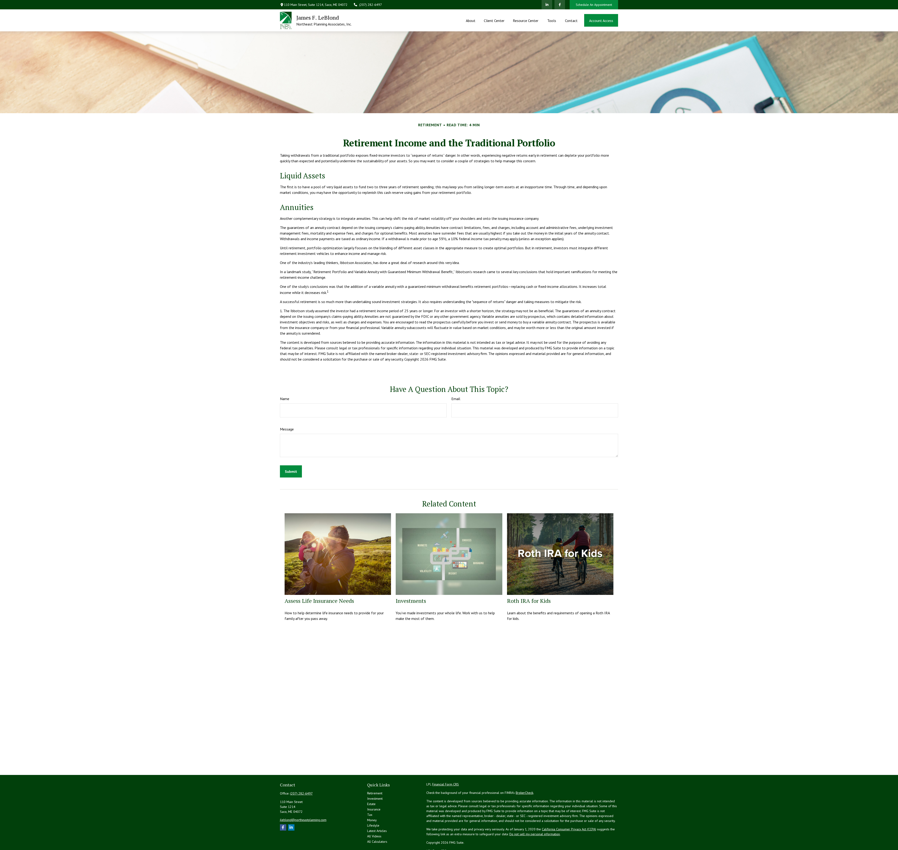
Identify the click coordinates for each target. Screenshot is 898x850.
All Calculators (377, 841)
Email (455, 398)
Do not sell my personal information (534, 834)
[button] (470, 20)
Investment (375, 798)
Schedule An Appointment (594, 5)
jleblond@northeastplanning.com (303, 820)
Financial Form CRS (445, 784)
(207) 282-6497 (370, 5)
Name (284, 398)
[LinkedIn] (547, 4)
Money (372, 820)
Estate (371, 804)
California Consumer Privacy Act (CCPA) (569, 829)
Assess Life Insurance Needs (319, 600)
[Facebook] (559, 4)
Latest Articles (377, 831)
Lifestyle (373, 825)
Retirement (374, 793)
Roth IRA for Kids (529, 600)
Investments (411, 600)
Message (287, 429)
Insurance (373, 809)
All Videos (374, 836)
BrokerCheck (524, 793)
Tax (369, 815)
